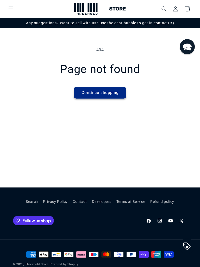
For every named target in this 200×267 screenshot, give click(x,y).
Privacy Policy (55, 201)
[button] (11, 9)
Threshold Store (37, 264)
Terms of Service (130, 201)
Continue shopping (100, 92)
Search (32, 201)
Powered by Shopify (64, 264)
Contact (80, 201)
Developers (101, 201)
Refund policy (162, 201)
